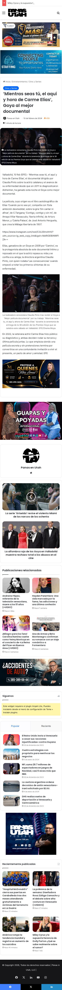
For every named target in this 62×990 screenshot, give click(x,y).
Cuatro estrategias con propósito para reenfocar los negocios (38, 753)
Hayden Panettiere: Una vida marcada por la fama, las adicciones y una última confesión (45, 600)
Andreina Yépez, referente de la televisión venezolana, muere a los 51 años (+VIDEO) (14, 601)
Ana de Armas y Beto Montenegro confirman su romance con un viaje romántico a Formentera (45, 639)
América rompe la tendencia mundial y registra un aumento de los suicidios (15, 939)
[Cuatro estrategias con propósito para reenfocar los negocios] (11, 754)
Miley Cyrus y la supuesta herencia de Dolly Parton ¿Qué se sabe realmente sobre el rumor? (45, 941)
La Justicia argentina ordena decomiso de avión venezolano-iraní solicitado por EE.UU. (40, 785)
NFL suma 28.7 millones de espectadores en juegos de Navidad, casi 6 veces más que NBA (39, 769)
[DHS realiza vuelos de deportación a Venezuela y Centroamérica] (11, 800)
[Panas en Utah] (17, 12)
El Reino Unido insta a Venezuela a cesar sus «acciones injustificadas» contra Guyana (39, 739)
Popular (15, 726)
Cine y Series (35, 81)
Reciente (46, 726)
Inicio (7, 81)
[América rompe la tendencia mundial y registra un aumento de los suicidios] (15, 924)
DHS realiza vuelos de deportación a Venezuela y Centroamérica (37, 799)
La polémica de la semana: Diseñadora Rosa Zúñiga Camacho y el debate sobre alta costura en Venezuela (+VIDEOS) (46, 897)
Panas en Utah (13, 118)
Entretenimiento (19, 81)
